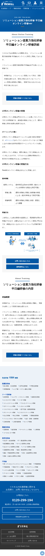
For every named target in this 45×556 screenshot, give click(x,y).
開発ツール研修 (8, 476)
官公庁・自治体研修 (9, 440)
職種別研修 (6, 427)
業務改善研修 (35, 415)
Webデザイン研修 (18, 467)
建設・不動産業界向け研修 (11, 453)
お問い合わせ (32, 540)
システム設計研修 (8, 470)
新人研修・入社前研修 (10, 386)
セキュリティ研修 (33, 470)
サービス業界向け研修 (23, 443)
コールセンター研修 (9, 433)
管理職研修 (6, 389)
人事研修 (37, 429)
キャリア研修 (28, 422)
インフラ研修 (21, 470)
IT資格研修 (6, 467)
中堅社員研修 (34, 386)
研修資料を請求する (22, 517)
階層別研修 (6, 383)
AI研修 (19, 473)
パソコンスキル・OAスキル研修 (12, 418)
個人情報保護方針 (32, 536)
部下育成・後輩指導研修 (28, 409)
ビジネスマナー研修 (9, 400)
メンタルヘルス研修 (24, 406)
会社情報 (11, 532)
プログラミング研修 (32, 467)
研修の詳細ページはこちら (22, 98)
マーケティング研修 (26, 429)
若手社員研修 (23, 386)
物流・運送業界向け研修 (24, 450)
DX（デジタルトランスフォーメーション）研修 (17, 464)
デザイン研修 (19, 476)
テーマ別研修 (6, 394)
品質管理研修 (30, 476)
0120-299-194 (22, 500)
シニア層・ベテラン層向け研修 (22, 389)
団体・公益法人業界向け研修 (12, 456)
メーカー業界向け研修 (28, 447)
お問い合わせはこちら (22, 261)
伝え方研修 (6, 415)
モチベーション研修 (9, 406)
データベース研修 (8, 473)
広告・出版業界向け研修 (29, 453)
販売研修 (14, 429)
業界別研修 (6, 438)
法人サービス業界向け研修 (11, 447)
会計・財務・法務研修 (31, 418)
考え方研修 (16, 415)
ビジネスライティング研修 (26, 412)
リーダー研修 (22, 400)
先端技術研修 (28, 473)
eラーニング (9, 140)
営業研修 (6, 429)
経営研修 (6, 397)
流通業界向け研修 (8, 450)
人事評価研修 (17, 422)
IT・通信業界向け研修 (24, 440)
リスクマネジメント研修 (10, 409)
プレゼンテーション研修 (28, 403)
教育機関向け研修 (8, 443)
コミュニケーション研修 (10, 403)
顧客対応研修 (36, 397)
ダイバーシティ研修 (9, 412)
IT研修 (4, 461)
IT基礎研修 (37, 464)
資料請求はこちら (22, 267)
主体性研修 (6, 422)
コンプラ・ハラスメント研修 (20, 397)
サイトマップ (11, 540)
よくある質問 (11, 536)
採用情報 (32, 532)
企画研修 (25, 415)
